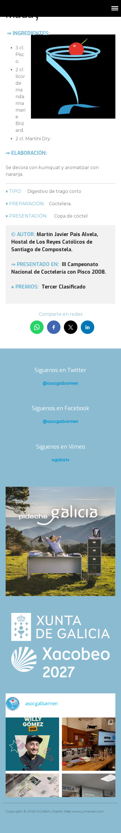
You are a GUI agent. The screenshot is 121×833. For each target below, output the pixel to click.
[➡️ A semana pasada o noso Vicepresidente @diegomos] (88, 744)
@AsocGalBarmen (60, 383)
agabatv (61, 459)
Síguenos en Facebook (60, 408)
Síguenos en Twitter (60, 370)
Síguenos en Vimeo (60, 447)
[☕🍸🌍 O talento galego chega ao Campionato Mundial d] (32, 744)
